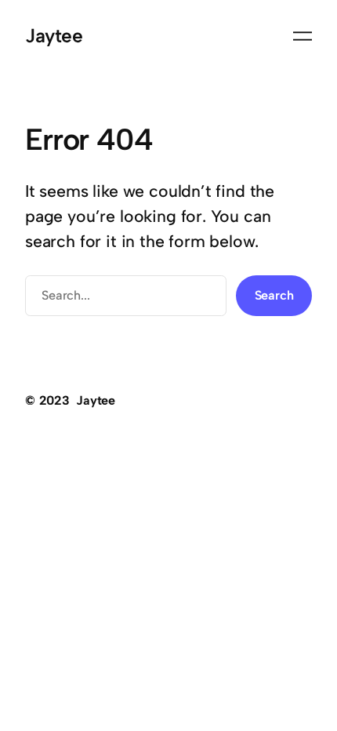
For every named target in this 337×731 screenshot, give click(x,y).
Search (274, 295)
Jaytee (53, 35)
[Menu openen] (302, 36)
